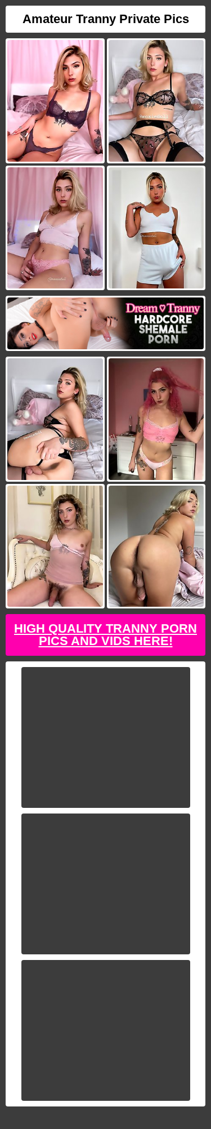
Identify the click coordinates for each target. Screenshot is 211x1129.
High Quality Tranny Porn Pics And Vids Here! (105, 634)
